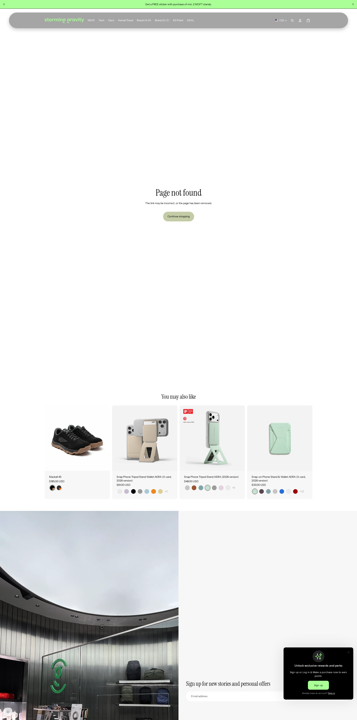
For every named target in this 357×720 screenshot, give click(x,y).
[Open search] (292, 20)
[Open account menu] (300, 20)
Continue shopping (179, 216)
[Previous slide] (4, 4)
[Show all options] (166, 491)
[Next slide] (353, 4)
